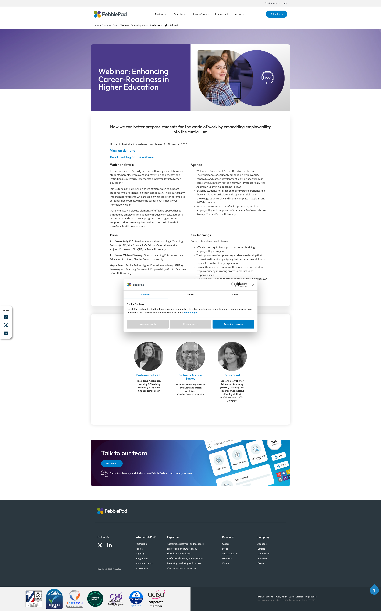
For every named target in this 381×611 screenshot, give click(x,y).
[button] (6, 317)
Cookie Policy (301, 596)
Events (116, 25)
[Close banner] (253, 285)
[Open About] (243, 14)
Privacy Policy (281, 596)
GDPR (291, 596)
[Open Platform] (166, 14)
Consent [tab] (145, 294)
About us (262, 543)
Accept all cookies (233, 324)
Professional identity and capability (185, 558)
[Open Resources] (227, 14)
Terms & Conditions (264, 596)
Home (97, 25)
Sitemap (313, 596)
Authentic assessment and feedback (185, 543)
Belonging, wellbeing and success (184, 563)
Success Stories (230, 553)
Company (106, 25)
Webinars (227, 558)
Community (263, 553)
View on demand (122, 150)
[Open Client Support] (279, 3)
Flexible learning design (179, 553)
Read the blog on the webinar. (132, 157)
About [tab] (235, 294)
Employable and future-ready (182, 548)
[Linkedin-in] (109, 545)
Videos (225, 563)
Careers (261, 548)
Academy (262, 558)
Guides (225, 543)
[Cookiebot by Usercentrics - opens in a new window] (234, 284)
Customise (189, 324)
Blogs (225, 548)
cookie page (190, 312)
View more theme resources (181, 568)
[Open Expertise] (185, 14)
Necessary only (148, 324)
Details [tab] (190, 294)
